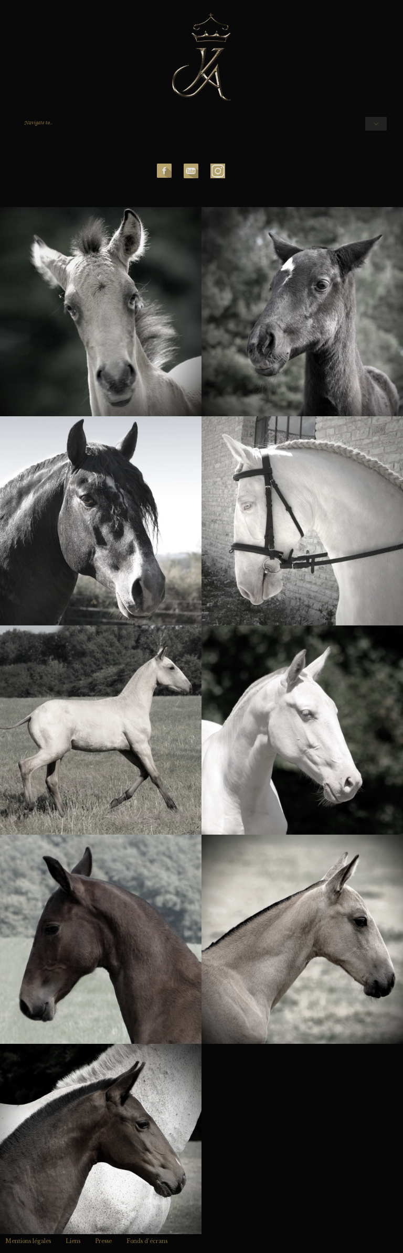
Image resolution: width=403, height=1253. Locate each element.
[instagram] (217, 170)
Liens (73, 1241)
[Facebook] (164, 170)
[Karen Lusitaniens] (201, 58)
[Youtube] (191, 170)
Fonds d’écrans (146, 1241)
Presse (103, 1241)
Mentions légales (28, 1241)
